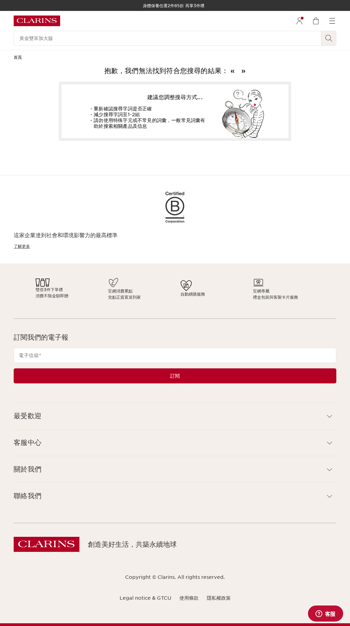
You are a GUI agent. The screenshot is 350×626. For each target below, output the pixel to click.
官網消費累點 (152, 291)
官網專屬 (206, 291)
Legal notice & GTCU (145, 598)
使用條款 (189, 598)
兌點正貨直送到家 (156, 297)
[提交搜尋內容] (328, 38)
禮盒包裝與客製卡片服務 (220, 297)
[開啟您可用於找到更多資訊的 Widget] (325, 614)
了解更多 (22, 246)
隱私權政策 (219, 598)
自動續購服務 (185, 294)
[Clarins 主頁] (37, 21)
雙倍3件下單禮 (121, 289)
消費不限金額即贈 (123, 295)
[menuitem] (299, 21)
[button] (175, 416)
